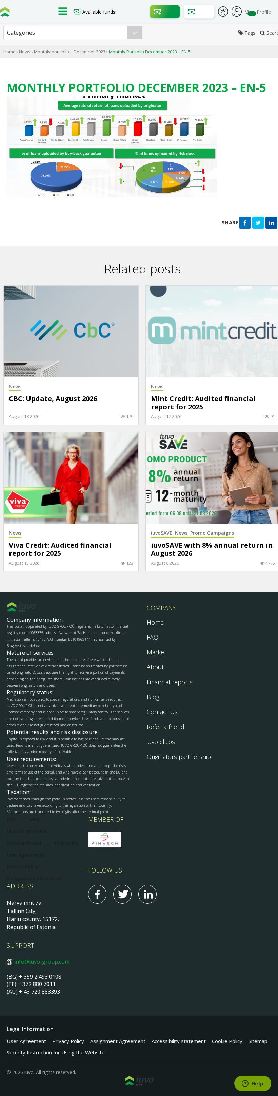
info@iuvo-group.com (42, 961)
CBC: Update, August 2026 (53, 399)
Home (9, 51)
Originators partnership (179, 756)
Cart (223, 12)
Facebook (97, 894)
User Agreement (26, 855)
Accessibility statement (179, 1041)
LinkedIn (147, 894)
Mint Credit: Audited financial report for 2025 (203, 403)
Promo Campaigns (212, 533)
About (155, 667)
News (25, 51)
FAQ (152, 637)
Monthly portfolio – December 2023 (69, 51)
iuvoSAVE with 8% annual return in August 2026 (212, 549)
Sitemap (258, 1041)
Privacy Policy (22, 866)
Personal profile (237, 11)
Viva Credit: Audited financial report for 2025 (60, 549)
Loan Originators (27, 831)
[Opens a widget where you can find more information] (252, 1084)
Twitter (122, 894)
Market (156, 652)
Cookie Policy (227, 1041)
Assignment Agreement (35, 878)
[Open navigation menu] (63, 12)
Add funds (165, 11)
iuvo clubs (161, 742)
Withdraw (199, 12)
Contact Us (162, 712)
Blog (153, 697)
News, (182, 533)
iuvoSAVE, (163, 533)
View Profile (258, 11)
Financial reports (170, 682)
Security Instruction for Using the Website (56, 1052)
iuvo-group (5, 13)
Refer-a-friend (165, 727)
